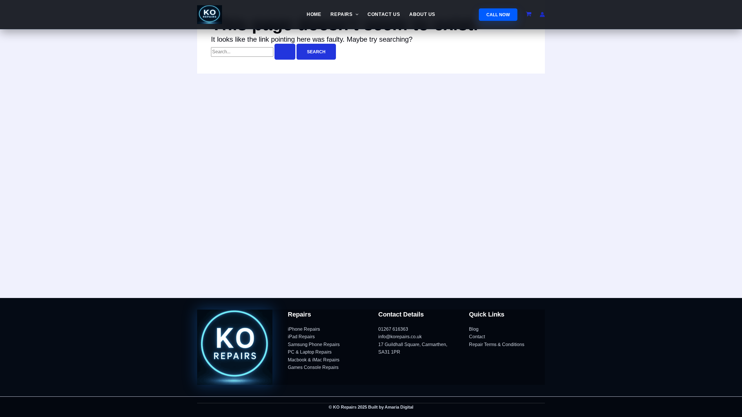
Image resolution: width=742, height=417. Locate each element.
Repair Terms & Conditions (496, 344)
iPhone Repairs (304, 329)
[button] (498, 14)
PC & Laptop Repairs (310, 352)
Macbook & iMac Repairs (313, 359)
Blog (474, 329)
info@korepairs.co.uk (400, 336)
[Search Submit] (284, 52)
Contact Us (384, 14)
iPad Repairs (301, 336)
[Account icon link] (542, 14)
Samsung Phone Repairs (314, 344)
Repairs (341, 14)
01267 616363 (393, 329)
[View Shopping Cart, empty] (528, 14)
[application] (356, 14)
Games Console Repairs (313, 367)
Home (314, 14)
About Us (422, 14)
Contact (477, 336)
